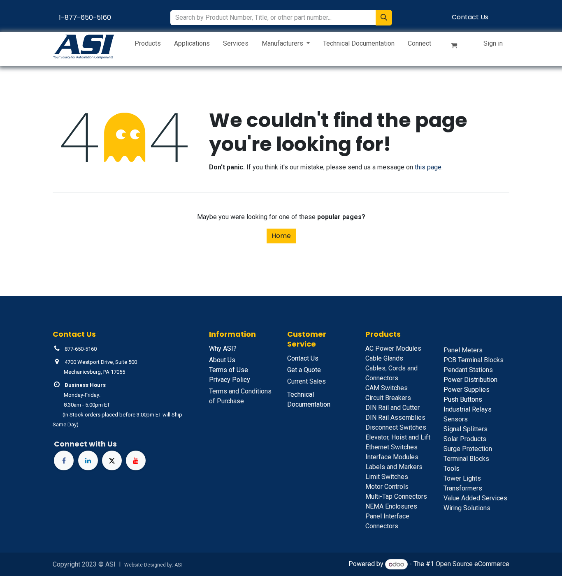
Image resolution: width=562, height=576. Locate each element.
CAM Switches (386, 388)
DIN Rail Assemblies (395, 417)
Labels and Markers (394, 467)
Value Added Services (475, 498)
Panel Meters (463, 350)
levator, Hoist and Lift (397, 437)
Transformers (463, 488)
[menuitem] (147, 45)
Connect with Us (85, 444)
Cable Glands (384, 358)
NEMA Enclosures (391, 506)
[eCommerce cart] (457, 47)
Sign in (493, 43)
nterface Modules (391, 457)
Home (281, 236)
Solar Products (465, 439)
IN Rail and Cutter (392, 408)
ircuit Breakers (388, 398)
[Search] (384, 17)
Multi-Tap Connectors (396, 496)
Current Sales (306, 381)
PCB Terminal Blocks (474, 360)
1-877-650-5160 (85, 17)
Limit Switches (386, 477)
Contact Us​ (470, 17)
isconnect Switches (395, 427)
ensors (456, 419)
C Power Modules (393, 348)
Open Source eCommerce (472, 564)
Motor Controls (387, 486)
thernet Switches (391, 447)
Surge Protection (468, 449)
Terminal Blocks (466, 459)
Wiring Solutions (467, 508)
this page (428, 167)
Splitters (466, 429)
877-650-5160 (81, 349)
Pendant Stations (468, 370)
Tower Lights (462, 478)
